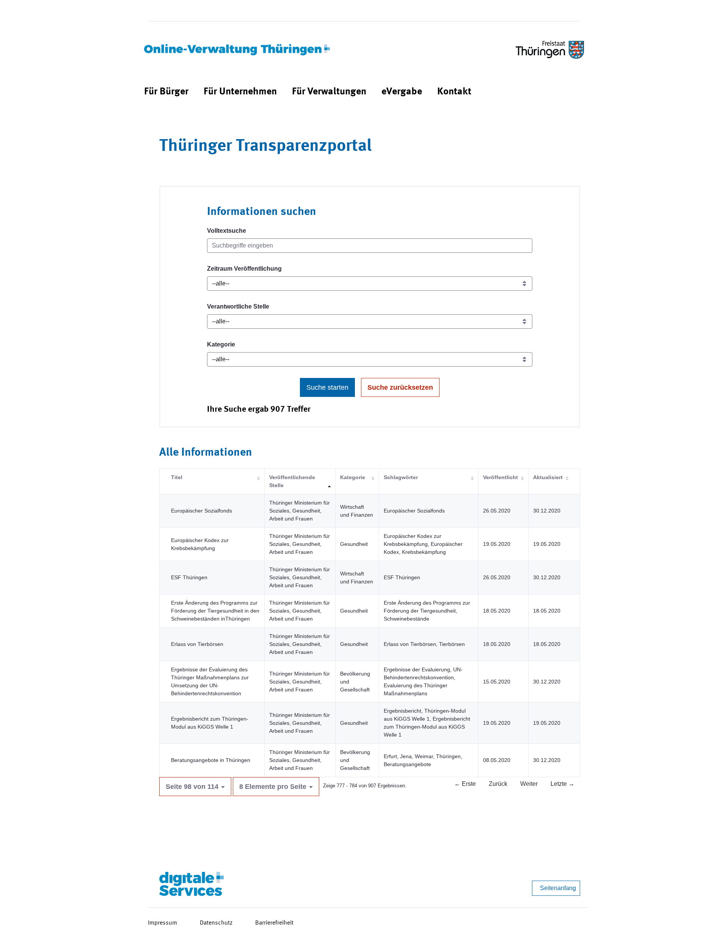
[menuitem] (166, 92)
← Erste (465, 784)
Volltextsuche (226, 230)
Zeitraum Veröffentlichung (244, 268)
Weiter (529, 784)
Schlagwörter (401, 477)
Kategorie (221, 344)
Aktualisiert (548, 477)
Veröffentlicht (500, 477)
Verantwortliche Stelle (238, 306)
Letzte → (562, 784)
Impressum (162, 923)
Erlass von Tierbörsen (197, 644)
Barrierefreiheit (274, 923)
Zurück (498, 784)
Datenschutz (216, 923)
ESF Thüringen (189, 577)
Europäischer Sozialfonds (201, 511)
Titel (176, 477)
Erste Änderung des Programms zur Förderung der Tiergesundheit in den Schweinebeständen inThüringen (215, 611)
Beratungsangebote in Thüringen (210, 760)
